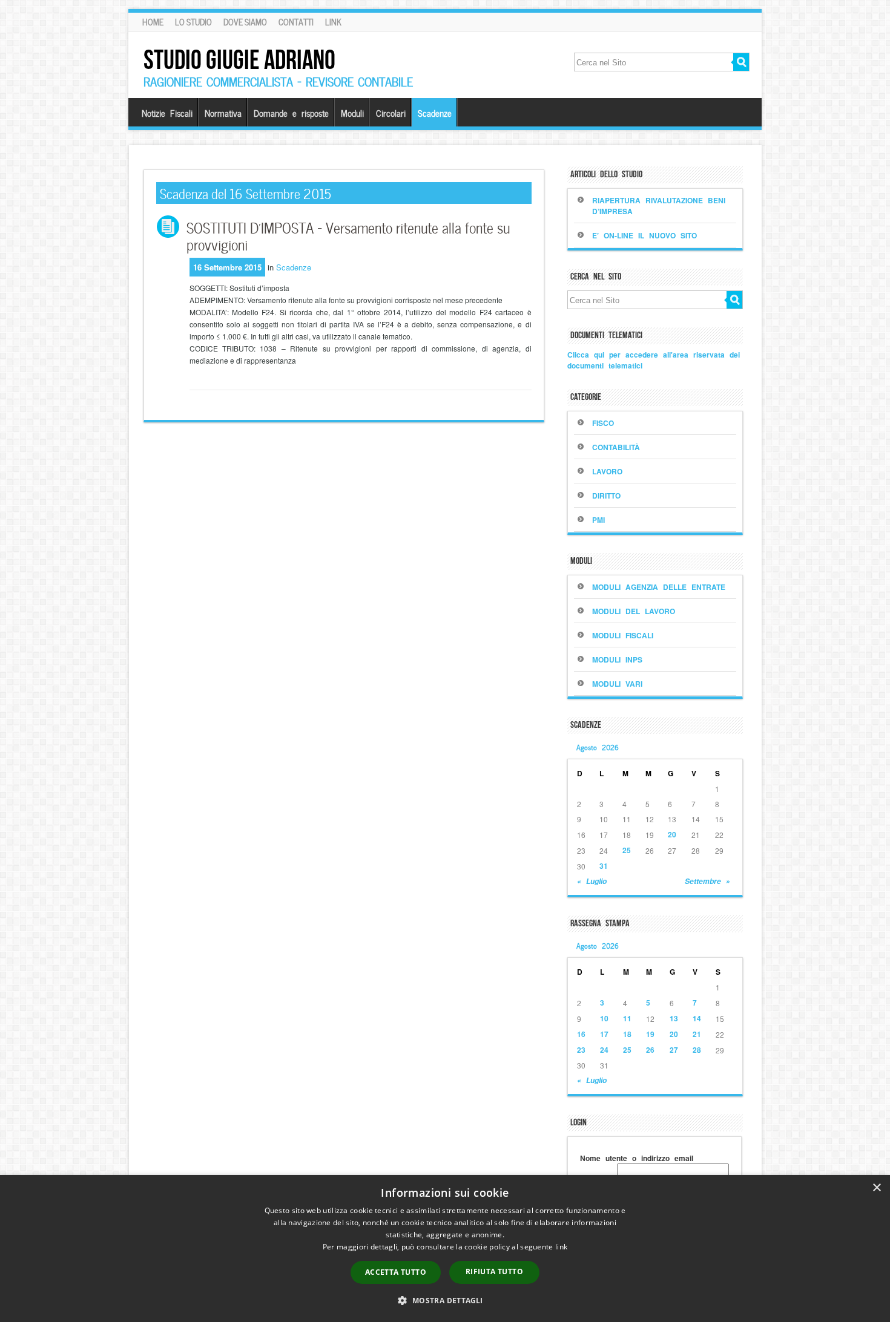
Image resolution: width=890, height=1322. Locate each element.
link (561, 1247)
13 (674, 1018)
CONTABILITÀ (616, 447)
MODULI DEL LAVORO (633, 611)
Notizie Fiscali (167, 112)
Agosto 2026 (597, 746)
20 (672, 834)
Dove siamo (245, 22)
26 (650, 1049)
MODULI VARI (617, 683)
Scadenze (435, 112)
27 (674, 1049)
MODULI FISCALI (622, 635)
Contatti (296, 22)
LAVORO (607, 471)
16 (581, 1034)
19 (650, 1034)
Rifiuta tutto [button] (494, 1271)
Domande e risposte (291, 112)
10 (604, 1018)
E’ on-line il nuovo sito (644, 235)
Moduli (352, 112)
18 (627, 1034)
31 (603, 865)
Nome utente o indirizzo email (636, 1158)
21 (697, 1034)
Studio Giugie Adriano (239, 59)
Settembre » (707, 881)
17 (604, 1034)
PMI (598, 519)
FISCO (603, 422)
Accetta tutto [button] (395, 1272)
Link (333, 22)
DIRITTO (606, 495)
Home (152, 22)
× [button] (876, 1188)
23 (581, 1049)
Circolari (391, 112)
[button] (445, 1300)
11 (627, 1018)
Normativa (223, 112)
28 (697, 1049)
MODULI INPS (617, 659)
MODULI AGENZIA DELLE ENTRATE (658, 586)
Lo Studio (193, 22)
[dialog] (445, 1248)
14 (697, 1018)
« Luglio (592, 881)
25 (626, 850)
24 (604, 1049)
